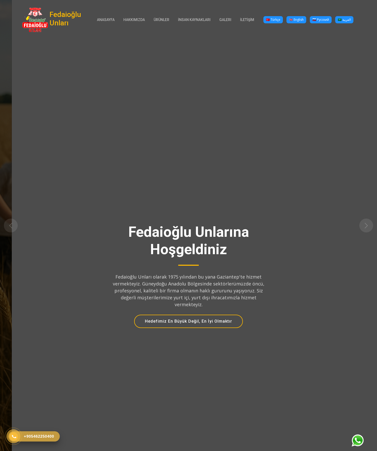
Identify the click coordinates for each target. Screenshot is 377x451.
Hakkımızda (134, 20)
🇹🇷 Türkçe (273, 19)
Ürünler (161, 20)
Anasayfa (106, 20)
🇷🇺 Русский (320, 19)
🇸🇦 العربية (344, 19)
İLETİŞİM (247, 20)
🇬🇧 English (296, 19)
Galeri (225, 20)
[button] (28, 225)
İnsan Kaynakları (194, 20)
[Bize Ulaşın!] (357, 440)
